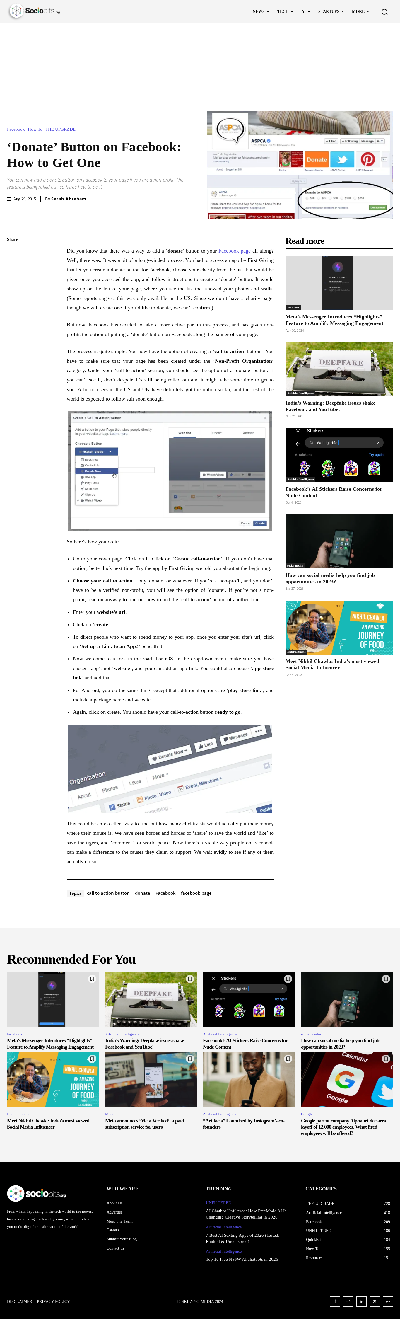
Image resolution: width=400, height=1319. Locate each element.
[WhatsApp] (13, 295)
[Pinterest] (13, 281)
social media (295, 565)
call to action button (108, 893)
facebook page (196, 893)
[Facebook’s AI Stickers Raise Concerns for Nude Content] (339, 455)
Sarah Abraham (68, 199)
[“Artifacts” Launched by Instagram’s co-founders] (249, 1079)
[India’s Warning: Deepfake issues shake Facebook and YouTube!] (339, 369)
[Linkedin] (361, 1301)
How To (35, 129)
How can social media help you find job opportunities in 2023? (330, 578)
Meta (109, 1114)
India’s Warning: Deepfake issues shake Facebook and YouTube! (330, 406)
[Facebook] (13, 254)
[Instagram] (348, 1301)
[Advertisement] (200, 67)
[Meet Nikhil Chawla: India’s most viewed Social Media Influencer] (339, 628)
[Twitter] (13, 267)
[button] (384, 11)
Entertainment (296, 651)
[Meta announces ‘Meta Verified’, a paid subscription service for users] (151, 1079)
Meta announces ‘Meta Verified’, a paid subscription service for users (144, 1124)
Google (307, 1114)
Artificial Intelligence (300, 393)
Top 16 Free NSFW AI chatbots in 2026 (242, 1259)
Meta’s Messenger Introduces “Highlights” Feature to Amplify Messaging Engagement (334, 320)
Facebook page (234, 251)
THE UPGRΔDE (60, 129)
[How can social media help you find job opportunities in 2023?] (339, 541)
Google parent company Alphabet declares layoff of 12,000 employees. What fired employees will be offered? (343, 1127)
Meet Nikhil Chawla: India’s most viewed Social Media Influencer (48, 1124)
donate (142, 893)
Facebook (16, 129)
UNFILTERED (218, 1203)
